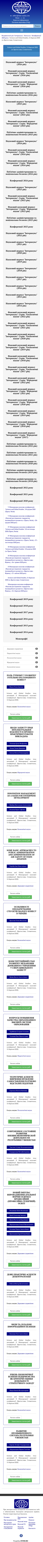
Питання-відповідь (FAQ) (21, 22)
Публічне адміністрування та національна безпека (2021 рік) (21, 453)
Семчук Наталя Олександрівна (19, 753)
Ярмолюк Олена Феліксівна (18, 920)
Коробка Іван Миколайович (18, 866)
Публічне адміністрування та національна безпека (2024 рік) (21, 172)
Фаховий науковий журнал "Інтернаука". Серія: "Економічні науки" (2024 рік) (21, 152)
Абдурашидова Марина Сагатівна (20, 1449)
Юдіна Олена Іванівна (16, 687)
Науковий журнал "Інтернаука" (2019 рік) (21, 260)
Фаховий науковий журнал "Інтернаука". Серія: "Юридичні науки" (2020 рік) (21, 402)
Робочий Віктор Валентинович (19, 1284)
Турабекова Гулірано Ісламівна (19, 1031)
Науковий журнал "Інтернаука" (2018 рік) (21, 269)
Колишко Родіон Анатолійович (19, 1229)
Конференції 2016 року (21, 619)
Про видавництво (10, 1520)
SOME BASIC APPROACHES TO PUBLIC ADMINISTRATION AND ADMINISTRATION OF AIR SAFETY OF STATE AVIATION (21, 854)
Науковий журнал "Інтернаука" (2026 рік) (21, 63)
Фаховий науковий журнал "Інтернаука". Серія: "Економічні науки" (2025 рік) (21, 112)
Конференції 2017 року (21, 612)
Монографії (21, 638)
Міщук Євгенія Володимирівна (19, 1390)
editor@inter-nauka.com (21, 16)
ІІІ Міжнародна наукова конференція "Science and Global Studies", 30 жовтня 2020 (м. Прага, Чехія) (20, 549)
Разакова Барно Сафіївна (17, 809)
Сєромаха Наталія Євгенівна (18, 1090)
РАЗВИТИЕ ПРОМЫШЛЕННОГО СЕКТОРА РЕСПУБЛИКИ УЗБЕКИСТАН (22, 1434)
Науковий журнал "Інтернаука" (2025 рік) (21, 102)
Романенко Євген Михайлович (19, 1210)
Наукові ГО (21, 1524)
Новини (31, 1520)
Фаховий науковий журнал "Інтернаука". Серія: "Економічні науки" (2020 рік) (21, 336)
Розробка (20, 1541)
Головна (7, 1517)
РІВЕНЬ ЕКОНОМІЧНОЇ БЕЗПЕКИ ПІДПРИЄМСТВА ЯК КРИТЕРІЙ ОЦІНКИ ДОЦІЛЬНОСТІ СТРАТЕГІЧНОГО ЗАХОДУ (21, 1379)
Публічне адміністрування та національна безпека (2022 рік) (21, 444)
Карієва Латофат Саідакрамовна (20, 1445)
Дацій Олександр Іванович (18, 1215)
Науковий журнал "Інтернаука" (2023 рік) (21, 188)
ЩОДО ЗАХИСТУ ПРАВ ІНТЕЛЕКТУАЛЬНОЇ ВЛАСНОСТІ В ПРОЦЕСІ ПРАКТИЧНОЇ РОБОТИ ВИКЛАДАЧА (21, 732)
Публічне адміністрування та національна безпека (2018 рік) (21, 480)
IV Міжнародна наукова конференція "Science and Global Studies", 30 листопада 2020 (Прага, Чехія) (20, 529)
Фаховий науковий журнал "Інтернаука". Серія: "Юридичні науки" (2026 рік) (21, 84)
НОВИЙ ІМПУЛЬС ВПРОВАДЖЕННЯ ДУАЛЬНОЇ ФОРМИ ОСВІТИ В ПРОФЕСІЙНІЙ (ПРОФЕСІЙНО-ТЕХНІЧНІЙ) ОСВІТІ (21, 1198)
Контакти (32, 1528)
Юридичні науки (22, 662)
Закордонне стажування (8, 1527)
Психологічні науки (22, 658)
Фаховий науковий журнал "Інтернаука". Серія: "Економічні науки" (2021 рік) (21, 325)
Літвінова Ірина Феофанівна (18, 743)
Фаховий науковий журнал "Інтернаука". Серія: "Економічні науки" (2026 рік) (21, 73)
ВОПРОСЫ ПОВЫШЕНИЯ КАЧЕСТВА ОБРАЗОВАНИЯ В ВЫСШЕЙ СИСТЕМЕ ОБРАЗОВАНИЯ (21, 1021)
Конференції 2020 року (21, 501)
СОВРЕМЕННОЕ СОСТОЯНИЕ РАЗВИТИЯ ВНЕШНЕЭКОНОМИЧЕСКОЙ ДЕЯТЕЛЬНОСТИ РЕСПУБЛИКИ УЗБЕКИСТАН (21, 1135)
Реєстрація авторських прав (10, 1523)
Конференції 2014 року (21, 632)
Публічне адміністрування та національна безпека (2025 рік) (21, 133)
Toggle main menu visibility (21, 30)
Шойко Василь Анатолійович (18, 977)
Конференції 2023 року (21, 226)
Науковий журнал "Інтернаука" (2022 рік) (21, 234)
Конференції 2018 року (21, 605)
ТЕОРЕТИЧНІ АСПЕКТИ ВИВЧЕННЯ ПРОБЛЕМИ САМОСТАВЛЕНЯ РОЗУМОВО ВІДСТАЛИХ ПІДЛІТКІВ (21, 1080)
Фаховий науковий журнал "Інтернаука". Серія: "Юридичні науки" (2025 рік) (21, 123)
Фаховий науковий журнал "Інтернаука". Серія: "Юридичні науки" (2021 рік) (21, 391)
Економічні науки (22, 667)
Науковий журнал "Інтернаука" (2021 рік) (21, 243)
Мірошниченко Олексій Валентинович (21, 1224)
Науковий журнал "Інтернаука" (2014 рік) (21, 304)
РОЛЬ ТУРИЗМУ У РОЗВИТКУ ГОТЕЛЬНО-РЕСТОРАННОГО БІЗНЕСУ (21, 677)
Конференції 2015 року (21, 625)
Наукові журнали (21, 1527)
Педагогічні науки (22, 653)
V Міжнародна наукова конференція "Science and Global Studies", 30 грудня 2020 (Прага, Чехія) (20, 509)
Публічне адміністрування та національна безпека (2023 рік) (21, 219)
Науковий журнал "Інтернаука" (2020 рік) (21, 251)
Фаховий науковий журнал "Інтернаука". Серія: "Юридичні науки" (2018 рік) (21, 424)
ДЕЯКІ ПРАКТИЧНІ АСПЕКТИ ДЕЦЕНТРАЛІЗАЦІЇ (21, 1275)
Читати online (15, 714)
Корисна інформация (21, 20)
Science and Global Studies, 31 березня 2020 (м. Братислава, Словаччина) (20, 579)
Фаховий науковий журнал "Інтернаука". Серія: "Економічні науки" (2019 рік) (21, 347)
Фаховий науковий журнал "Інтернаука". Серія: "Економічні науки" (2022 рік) (21, 314)
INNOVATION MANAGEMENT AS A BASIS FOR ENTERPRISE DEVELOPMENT (21, 795)
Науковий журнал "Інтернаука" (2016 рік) (21, 287)
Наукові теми (22, 1521)
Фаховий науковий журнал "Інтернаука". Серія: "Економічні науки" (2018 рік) (21, 358)
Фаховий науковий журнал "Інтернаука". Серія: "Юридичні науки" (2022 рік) (21, 380)
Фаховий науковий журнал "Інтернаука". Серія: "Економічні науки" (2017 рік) (21, 369)
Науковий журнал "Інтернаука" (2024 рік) (21, 142)
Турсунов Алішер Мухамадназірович (21, 1147)
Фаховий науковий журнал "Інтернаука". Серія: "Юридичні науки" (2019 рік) (21, 413)
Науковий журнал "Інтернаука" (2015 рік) (21, 295)
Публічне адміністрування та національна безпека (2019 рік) (21, 471)
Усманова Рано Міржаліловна (19, 1036)
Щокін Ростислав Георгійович (19, 1220)
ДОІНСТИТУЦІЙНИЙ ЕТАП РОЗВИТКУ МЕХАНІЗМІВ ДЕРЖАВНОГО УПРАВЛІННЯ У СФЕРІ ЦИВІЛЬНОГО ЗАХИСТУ (21, 965)
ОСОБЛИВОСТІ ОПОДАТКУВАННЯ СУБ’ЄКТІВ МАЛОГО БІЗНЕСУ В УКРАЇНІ (21, 910)
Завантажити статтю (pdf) (21, 718)
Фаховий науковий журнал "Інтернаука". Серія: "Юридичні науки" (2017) (21, 435)
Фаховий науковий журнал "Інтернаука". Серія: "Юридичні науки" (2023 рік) (21, 209)
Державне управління (22, 649)
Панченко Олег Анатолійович (19, 1334)
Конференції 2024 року (21, 180)
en (24, 18)
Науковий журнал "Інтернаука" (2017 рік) (21, 278)
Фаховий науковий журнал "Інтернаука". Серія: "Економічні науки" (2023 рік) (21, 198)
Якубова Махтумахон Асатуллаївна (20, 805)
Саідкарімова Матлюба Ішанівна (20, 1152)
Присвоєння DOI (22, 1518)
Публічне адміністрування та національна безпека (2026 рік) (21, 93)
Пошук (37, 26)
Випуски (27, 36)
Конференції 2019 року (21, 599)
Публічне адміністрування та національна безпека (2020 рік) (21, 462)
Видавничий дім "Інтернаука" (12, 36)
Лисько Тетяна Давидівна (17, 748)
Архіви (31, 1517)
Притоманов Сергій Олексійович (20, 1234)
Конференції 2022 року (21, 487)
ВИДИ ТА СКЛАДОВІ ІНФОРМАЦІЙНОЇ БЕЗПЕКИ (21, 1325)
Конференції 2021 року (21, 494)
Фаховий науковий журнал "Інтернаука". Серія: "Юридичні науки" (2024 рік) (21, 163)
